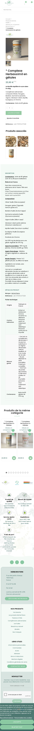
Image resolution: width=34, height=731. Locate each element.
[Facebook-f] (12, 562)
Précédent (22, 24)
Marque (7, 293)
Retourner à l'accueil (25, 24)
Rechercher (30, 10)
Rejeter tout (17, 727)
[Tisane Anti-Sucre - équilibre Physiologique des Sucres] (11, 141)
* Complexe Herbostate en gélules (8, 423)
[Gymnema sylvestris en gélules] (11, 153)
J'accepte (17, 722)
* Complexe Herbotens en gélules (25, 423)
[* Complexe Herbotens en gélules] (25, 440)
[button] (6, 472)
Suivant (27, 24)
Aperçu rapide (13, 434)
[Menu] (3, 3)
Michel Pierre (15, 293)
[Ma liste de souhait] (24, 3)
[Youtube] (17, 562)
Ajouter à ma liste (13, 118)
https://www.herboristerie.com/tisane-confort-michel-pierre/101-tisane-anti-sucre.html (16, 193)
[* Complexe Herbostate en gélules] (8, 440)
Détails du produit (12, 290)
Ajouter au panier (14, 113)
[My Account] (28, 3)
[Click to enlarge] (9, 57)
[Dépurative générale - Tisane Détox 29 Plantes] (23, 141)
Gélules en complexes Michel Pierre (9, 430)
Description (9, 173)
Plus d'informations (6, 718)
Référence (8, 296)
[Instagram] (22, 562)
